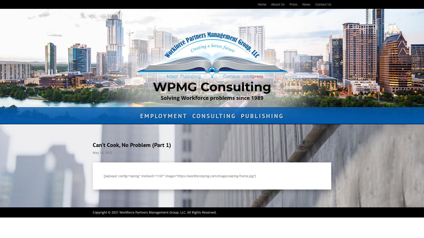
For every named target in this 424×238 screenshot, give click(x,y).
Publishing (262, 117)
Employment (163, 117)
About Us (278, 4)
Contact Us (323, 4)
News (306, 4)
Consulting (214, 117)
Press (293, 4)
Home (262, 4)
